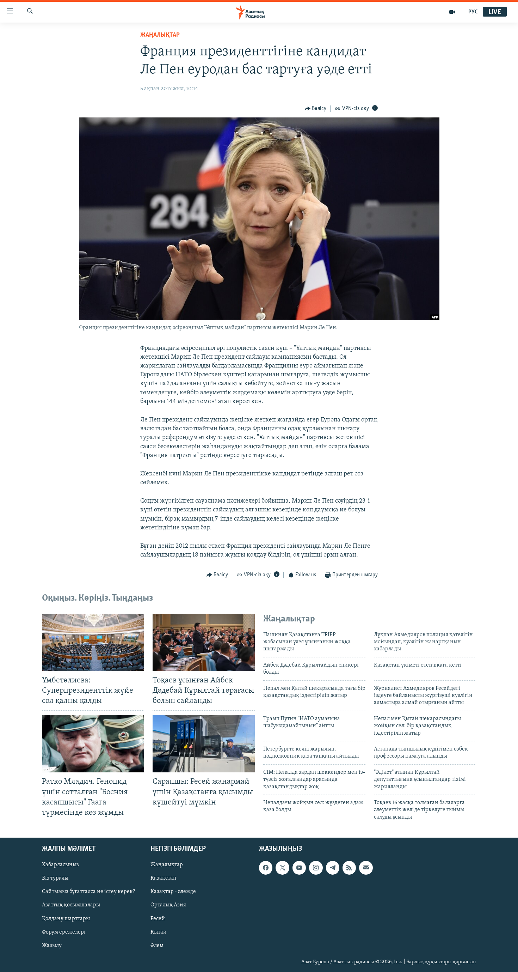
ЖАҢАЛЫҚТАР (160, 35)
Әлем (157, 945)
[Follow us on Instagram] (315, 867)
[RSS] (349, 867)
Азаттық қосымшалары (71, 905)
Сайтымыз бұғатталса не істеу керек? (88, 892)
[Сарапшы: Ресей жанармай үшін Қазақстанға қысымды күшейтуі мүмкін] (204, 743)
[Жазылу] (365, 867)
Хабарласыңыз (60, 865)
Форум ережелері (64, 932)
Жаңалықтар (166, 865)
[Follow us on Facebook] (265, 867)
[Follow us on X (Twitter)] (282, 867)
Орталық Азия (168, 905)
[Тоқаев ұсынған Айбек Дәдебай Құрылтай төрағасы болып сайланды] (204, 642)
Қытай (158, 932)
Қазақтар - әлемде (173, 892)
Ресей (157, 919)
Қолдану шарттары (66, 919)
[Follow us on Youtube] (299, 867)
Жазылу (52, 945)
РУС (473, 12)
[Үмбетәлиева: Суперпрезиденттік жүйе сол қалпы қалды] (93, 642)
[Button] (316, 108)
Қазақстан (163, 878)
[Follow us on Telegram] (332, 867)
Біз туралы (55, 878)
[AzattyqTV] (452, 12)
